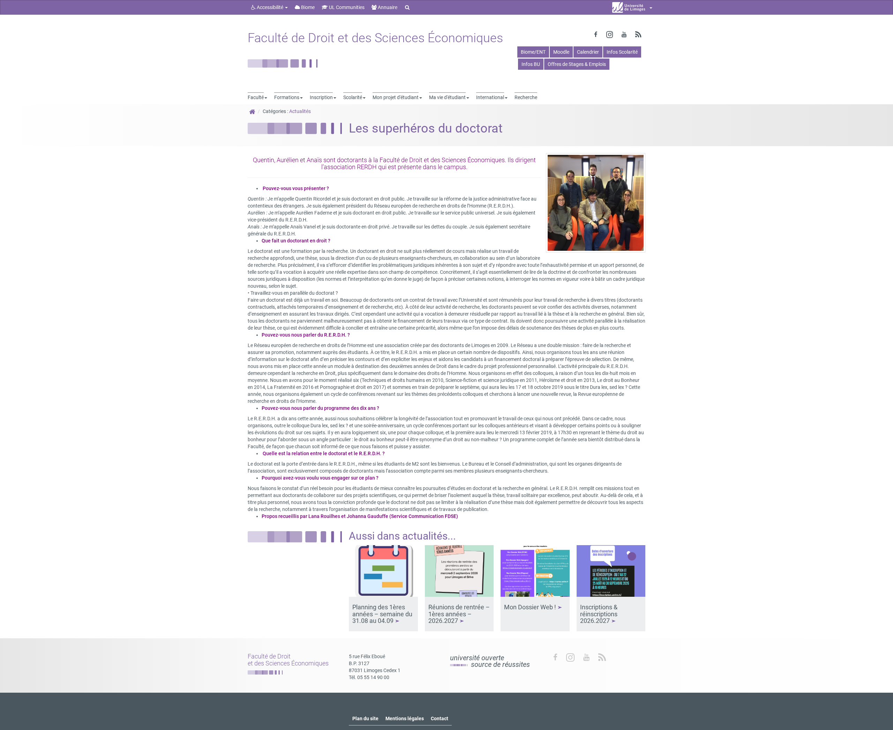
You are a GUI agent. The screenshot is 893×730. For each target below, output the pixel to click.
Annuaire (387, 7)
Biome (307, 7)
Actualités (300, 111)
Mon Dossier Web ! (530, 607)
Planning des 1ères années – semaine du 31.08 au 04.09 (382, 614)
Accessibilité (270, 7)
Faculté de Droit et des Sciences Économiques (375, 38)
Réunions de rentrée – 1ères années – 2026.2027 (459, 614)
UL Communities (346, 7)
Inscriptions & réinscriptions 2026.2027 (598, 614)
